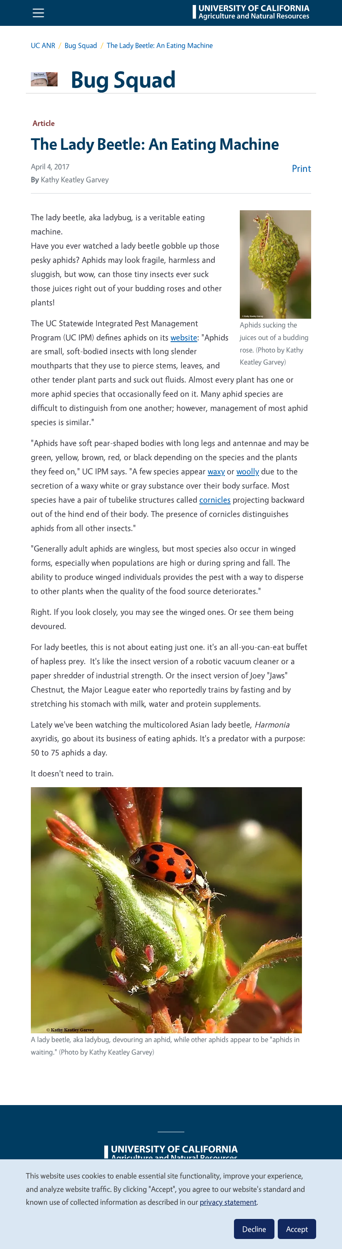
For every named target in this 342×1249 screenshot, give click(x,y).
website (184, 337)
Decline (254, 1229)
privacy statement (228, 1202)
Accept (297, 1229)
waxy (216, 471)
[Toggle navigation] (38, 13)
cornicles (215, 499)
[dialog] (171, 1203)
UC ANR (43, 45)
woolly (247, 471)
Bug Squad (81, 45)
